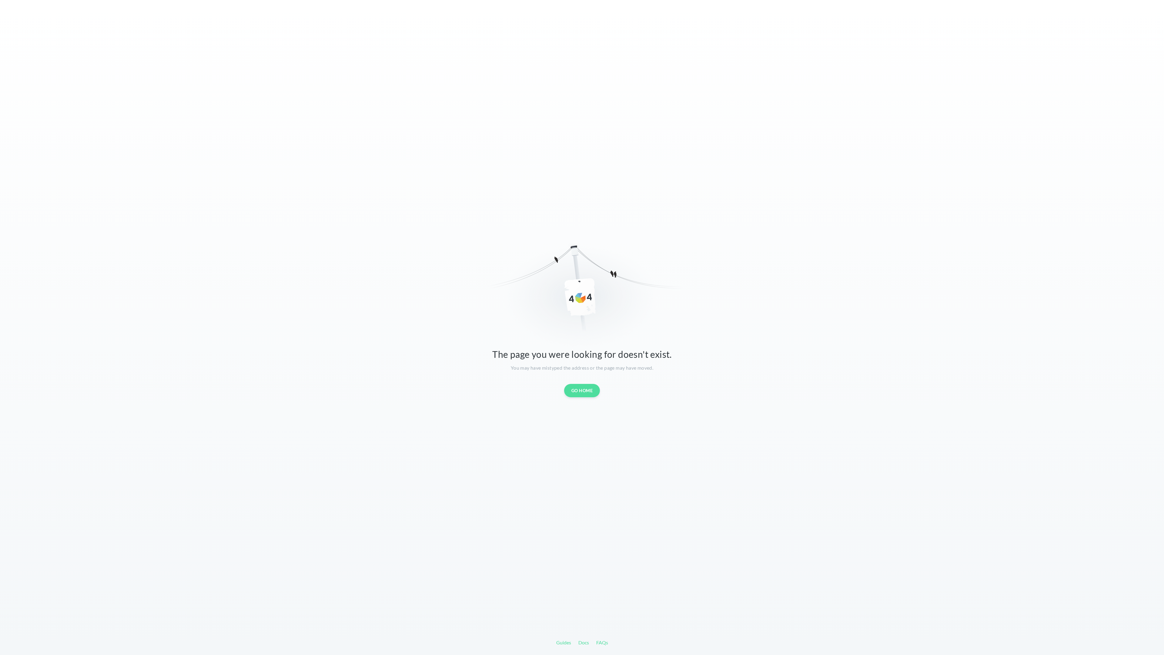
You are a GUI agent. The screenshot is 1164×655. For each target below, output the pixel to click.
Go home (582, 390)
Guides (563, 642)
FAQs (602, 642)
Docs (583, 642)
